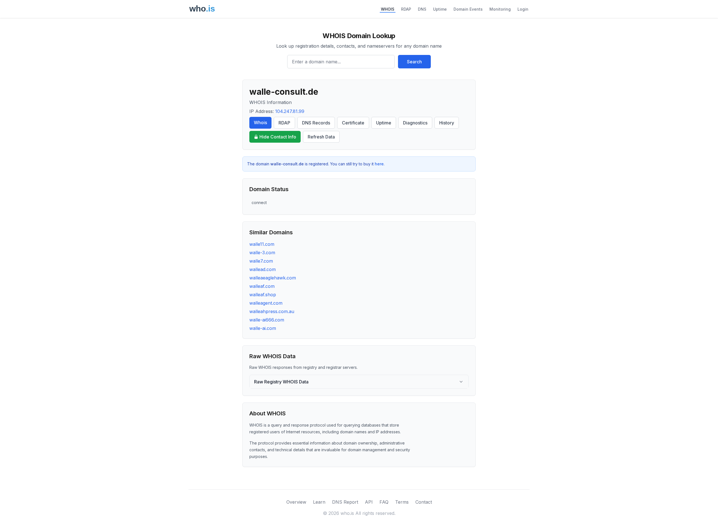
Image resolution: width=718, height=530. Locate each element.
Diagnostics (415, 123)
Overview (296, 502)
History (446, 123)
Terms (402, 502)
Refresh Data (321, 137)
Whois (260, 122)
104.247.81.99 (289, 111)
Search (414, 61)
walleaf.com (262, 286)
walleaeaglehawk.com (272, 278)
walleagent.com (265, 303)
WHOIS (387, 9)
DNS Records (316, 123)
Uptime (440, 9)
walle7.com (261, 261)
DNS (422, 9)
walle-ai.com (262, 328)
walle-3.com (262, 252)
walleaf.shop (262, 294)
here (379, 163)
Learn (319, 502)
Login (522, 9)
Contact (423, 502)
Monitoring (500, 9)
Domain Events (468, 9)
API (369, 502)
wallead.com (262, 269)
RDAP (406, 9)
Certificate (353, 123)
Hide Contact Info (277, 137)
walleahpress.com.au (271, 311)
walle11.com (261, 244)
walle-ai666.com (266, 320)
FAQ (383, 502)
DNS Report (345, 502)
